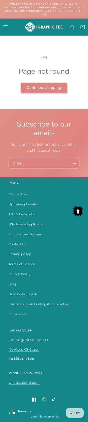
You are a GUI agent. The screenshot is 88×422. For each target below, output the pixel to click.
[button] (5, 27)
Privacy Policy (20, 274)
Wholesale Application (27, 224)
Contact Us (17, 244)
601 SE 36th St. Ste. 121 (28, 340)
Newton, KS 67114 (24, 349)
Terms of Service (22, 264)
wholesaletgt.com (24, 383)
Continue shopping (44, 88)
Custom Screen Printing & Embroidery (39, 304)
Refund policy (20, 254)
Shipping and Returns (26, 234)
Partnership (18, 314)
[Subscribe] (74, 163)
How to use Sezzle (23, 294)
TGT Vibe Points (21, 214)
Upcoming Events (23, 204)
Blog (12, 284)
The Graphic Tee (49, 416)
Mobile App (18, 194)
